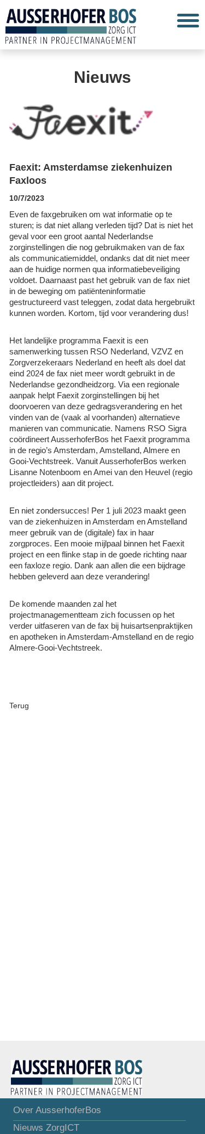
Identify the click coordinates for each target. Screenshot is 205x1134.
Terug (19, 705)
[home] (68, 24)
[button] (188, 20)
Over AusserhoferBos (57, 1110)
